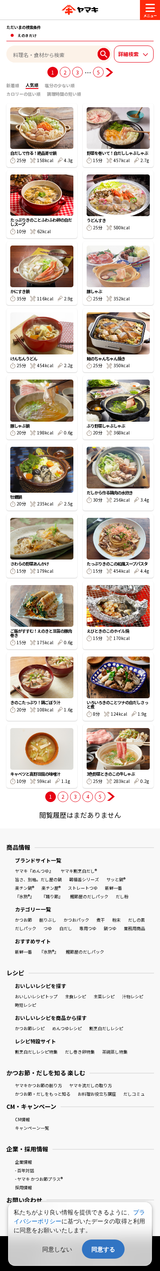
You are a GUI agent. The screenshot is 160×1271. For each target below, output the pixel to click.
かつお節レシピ (30, 1028)
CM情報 (22, 1119)
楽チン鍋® (24, 888)
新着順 (12, 85)
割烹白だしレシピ (106, 1028)
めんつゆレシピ (67, 1028)
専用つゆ (87, 928)
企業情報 (23, 1162)
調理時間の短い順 (64, 94)
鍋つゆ (110, 928)
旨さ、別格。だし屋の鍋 (38, 879)
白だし (65, 928)
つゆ (48, 928)
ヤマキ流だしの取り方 (90, 1085)
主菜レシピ (104, 996)
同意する (103, 1249)
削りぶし (47, 920)
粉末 (116, 920)
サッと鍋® (115, 879)
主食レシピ (75, 996)
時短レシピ (25, 1005)
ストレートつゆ (83, 888)
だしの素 (136, 920)
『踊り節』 (52, 896)
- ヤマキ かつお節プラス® (39, 1179)
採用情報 (23, 1187)
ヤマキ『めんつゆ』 (34, 871)
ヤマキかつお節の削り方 (38, 1085)
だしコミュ (134, 1094)
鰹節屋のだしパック (89, 896)
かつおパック (76, 920)
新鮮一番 (113, 888)
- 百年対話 (24, 1170)
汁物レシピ (132, 996)
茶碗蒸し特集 (115, 1051)
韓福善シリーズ (84, 879)
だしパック (25, 928)
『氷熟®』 (24, 896)
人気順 (32, 85)
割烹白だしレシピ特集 (36, 1051)
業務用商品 (134, 928)
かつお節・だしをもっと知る (42, 1094)
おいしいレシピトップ (36, 996)
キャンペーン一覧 (32, 1128)
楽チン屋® (51, 888)
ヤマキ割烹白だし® (79, 871)
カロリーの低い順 (23, 94)
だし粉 (122, 896)
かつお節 (23, 920)
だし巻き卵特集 (80, 1051)
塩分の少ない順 (60, 85)
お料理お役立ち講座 (97, 1094)
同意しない (57, 1249)
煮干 (100, 920)
